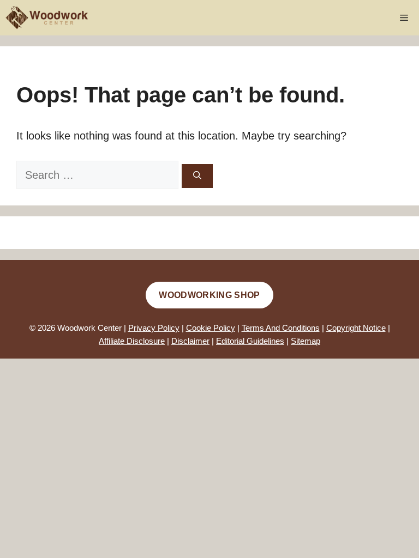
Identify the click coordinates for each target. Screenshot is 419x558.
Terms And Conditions (281, 327)
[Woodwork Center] (47, 17)
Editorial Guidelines (250, 340)
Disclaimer (190, 340)
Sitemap (305, 340)
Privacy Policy (153, 327)
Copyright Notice (356, 327)
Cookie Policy (210, 327)
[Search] (197, 176)
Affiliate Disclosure (132, 340)
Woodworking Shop (209, 295)
